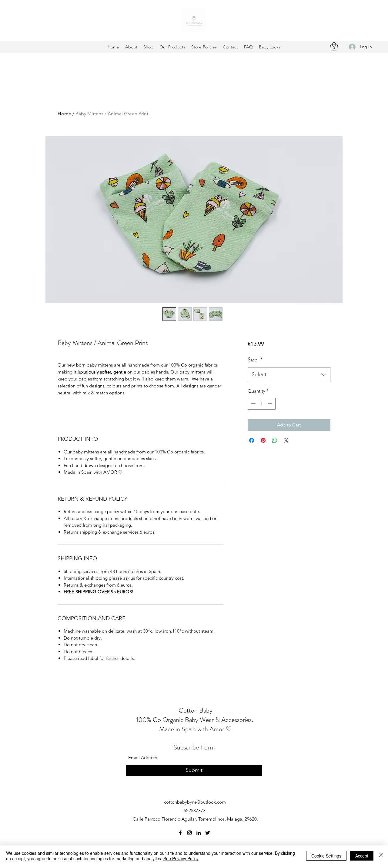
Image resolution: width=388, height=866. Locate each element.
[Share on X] (286, 440)
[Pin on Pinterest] (263, 440)
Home (64, 114)
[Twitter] (208, 833)
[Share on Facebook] (251, 440)
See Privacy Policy (181, 858)
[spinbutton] (261, 403)
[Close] (380, 855)
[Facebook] (180, 833)
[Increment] (270, 403)
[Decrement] (253, 403)
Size (255, 359)
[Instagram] (189, 833)
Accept (361, 856)
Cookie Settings (326, 856)
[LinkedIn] (199, 833)
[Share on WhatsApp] (274, 440)
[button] (334, 46)
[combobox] (289, 374)
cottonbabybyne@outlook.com (195, 802)
